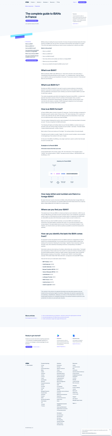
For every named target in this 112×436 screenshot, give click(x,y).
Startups (58, 366)
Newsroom (75, 390)
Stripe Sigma (43, 401)
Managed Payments (45, 391)
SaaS (58, 384)
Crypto (42, 378)
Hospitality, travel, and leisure (63, 391)
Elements (43, 381)
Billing (42, 370)
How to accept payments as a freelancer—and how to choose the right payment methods (62, 315)
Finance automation (61, 375)
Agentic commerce (61, 368)
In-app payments (60, 378)
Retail (58, 401)
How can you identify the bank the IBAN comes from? (31, 56)
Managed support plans (77, 400)
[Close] (109, 430)
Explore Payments (61, 346)
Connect (43, 376)
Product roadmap (76, 387)
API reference (60, 416)
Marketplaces (59, 379)
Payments (37, 6)
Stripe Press (75, 392)
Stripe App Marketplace (61, 407)
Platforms (59, 383)
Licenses (74, 378)
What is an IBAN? (29, 43)
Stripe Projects (60, 423)
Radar (42, 397)
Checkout (43, 373)
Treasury (43, 405)
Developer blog (60, 424)
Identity (42, 384)
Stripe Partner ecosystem (62, 408)
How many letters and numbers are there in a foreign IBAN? (32, 51)
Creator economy (60, 388)
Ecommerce (59, 371)
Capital (42, 371)
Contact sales (82, 2)
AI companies (59, 386)
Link (42, 389)
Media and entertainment (62, 394)
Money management (61, 381)
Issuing (42, 388)
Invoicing (43, 386)
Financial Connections (45, 383)
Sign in (74, 2)
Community (75, 370)
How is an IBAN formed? (30, 48)
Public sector (59, 399)
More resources (29, 6)
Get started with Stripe (31, 20)
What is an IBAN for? (29, 46)
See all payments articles (30, 318)
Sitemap (74, 379)
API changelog (60, 419)
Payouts (43, 396)
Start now (28, 346)
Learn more (75, 23)
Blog (73, 368)
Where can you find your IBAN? (32, 53)
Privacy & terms (76, 373)
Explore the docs (76, 343)
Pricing (58, 2)
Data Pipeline (43, 379)
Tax (42, 402)
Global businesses (60, 376)
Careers (74, 389)
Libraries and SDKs (60, 421)
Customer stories (76, 366)
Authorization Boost (45, 368)
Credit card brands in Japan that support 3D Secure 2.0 (54, 318)
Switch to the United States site (89, 433)
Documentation (60, 414)
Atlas (42, 366)
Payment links (44, 392)
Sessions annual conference (78, 371)
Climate (42, 375)
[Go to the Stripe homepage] (27, 363)
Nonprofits (59, 396)
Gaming (58, 389)
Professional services (61, 397)
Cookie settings (76, 381)
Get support (75, 398)
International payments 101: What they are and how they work (56, 317)
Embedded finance (61, 373)
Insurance (59, 392)
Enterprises (59, 365)
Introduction (28, 41)
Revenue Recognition (45, 399)
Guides (74, 365)
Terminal (43, 404)
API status (59, 418)
